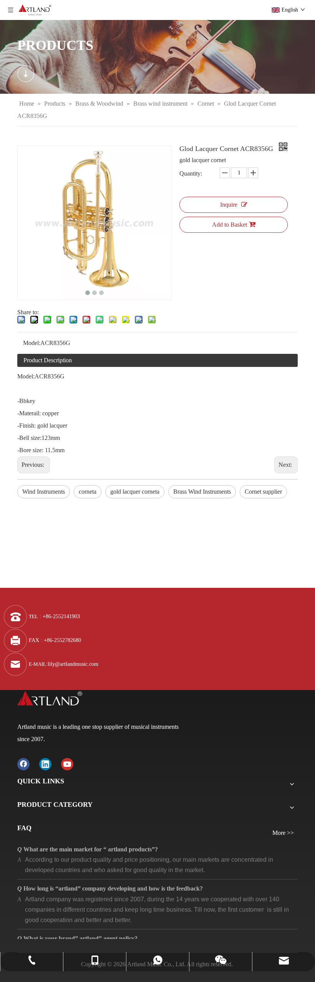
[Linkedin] (45, 764)
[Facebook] (23, 764)
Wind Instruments (43, 491)
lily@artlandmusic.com (73, 664)
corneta (87, 491)
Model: (31, 343)
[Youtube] (67, 764)
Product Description (47, 360)
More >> (283, 833)
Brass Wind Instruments (202, 491)
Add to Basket (229, 224)
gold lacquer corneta (134, 491)
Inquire (228, 204)
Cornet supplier (263, 491)
